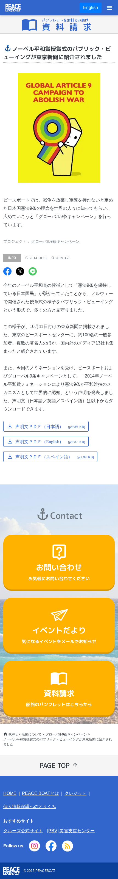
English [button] (90, 7)
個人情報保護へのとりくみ (29, 806)
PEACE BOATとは (40, 793)
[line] (33, 272)
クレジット (75, 793)
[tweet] (20, 272)
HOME (13, 734)
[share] (7, 272)
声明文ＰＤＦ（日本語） (50, 426)
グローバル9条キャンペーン (55, 241)
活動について (31, 734)
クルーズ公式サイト (23, 830)
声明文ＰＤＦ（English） (50, 441)
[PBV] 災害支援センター (71, 830)
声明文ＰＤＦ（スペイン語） (54, 456)
